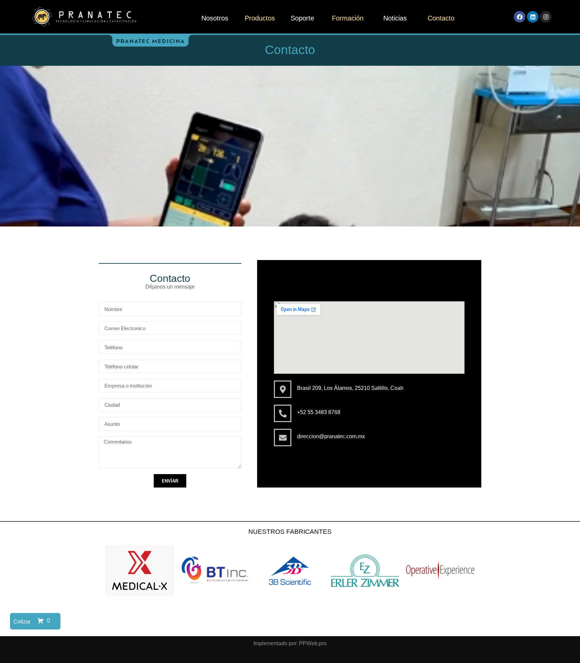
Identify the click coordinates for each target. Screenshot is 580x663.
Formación (348, 18)
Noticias (395, 18)
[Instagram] (545, 16)
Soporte (302, 18)
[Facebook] (519, 16)
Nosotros (214, 18)
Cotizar (22, 621)
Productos (260, 18)
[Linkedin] (532, 16)
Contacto (441, 18)
